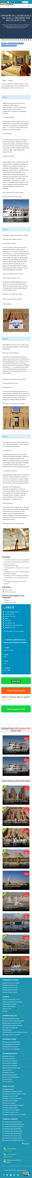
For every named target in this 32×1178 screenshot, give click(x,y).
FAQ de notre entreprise (9, 1006)
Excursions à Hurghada (10, 1061)
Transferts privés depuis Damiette (13, 1131)
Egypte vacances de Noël (11, 1096)
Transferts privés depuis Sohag (12, 1129)
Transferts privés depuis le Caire (13, 1138)
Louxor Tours (7, 1070)
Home (4, 43)
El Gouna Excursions (9, 1058)
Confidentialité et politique (9, 1004)
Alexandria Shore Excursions (12, 1044)
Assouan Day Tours (9, 1056)
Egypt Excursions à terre (10, 985)
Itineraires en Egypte (9, 1103)
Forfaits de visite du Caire (11, 1112)
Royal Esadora (8, 1030)
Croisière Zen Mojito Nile (9, 46)
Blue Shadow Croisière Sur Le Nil (13, 1025)
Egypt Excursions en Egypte (11, 983)
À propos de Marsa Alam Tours (11, 999)
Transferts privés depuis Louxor (12, 1136)
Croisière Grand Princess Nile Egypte (14, 1021)
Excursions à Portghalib (10, 1063)
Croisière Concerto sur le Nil (11, 1034)
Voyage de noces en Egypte (11, 1110)
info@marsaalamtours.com (14, 1160)
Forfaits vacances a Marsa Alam (13, 1098)
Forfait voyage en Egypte (11, 1100)
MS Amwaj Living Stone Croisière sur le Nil (15, 1032)
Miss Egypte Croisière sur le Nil (12, 1023)
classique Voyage (9, 1089)
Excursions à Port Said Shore (12, 1042)
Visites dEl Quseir (9, 1081)
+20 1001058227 (11, 1148)
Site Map (5, 1011)
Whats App (9, 1151)
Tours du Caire (8, 1079)
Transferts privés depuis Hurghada (13, 1126)
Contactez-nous (7, 1009)
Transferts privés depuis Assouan (13, 1133)
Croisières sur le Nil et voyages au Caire (15, 1094)
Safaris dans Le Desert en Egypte (13, 1091)
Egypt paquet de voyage (10, 990)
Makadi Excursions (9, 1072)
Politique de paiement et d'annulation (13, 1002)
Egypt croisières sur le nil (15, 43)
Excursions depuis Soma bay (12, 1068)
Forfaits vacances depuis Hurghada (13, 1105)
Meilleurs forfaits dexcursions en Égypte (15, 1114)
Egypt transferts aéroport (11, 992)
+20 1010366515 (11, 1154)
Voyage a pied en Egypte (11, 1107)
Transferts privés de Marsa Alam (13, 1122)
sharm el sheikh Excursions (11, 1077)
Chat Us (25, 1173)
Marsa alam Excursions (10, 1075)
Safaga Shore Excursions (11, 1046)
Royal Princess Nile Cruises (11, 1018)
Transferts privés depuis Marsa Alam (14, 1124)
